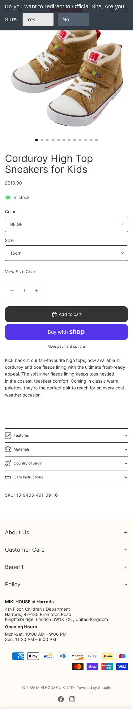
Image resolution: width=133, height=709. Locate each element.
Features (21, 435)
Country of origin (28, 463)
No (65, 19)
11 (90, 140)
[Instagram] (72, 699)
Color (10, 211)
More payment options (67, 346)
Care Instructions (28, 477)
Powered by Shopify (93, 687)
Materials (22, 449)
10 (85, 140)
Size (9, 240)
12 (96, 140)
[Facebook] (61, 699)
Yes (31, 19)
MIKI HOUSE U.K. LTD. (55, 687)
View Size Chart (21, 271)
